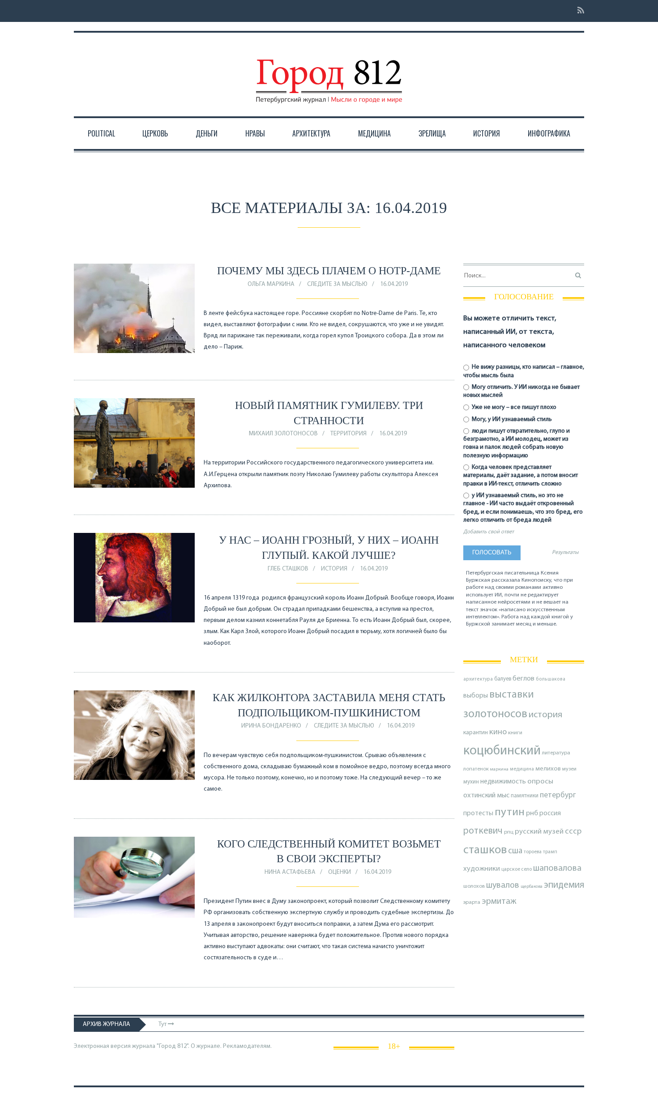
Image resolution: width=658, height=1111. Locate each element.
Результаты (565, 552)
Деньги (207, 133)
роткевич (483, 831)
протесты (478, 813)
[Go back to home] (329, 73)
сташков (485, 850)
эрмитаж (499, 901)
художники (481, 869)
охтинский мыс (486, 795)
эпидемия (564, 885)
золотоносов (495, 714)
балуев (502, 679)
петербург (558, 795)
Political (101, 133)
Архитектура (311, 133)
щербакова (532, 886)
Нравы (255, 133)
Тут (163, 1024)
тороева (533, 852)
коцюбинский (502, 751)
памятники (524, 796)
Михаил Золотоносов (283, 433)
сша (515, 851)
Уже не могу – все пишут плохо (513, 407)
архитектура (478, 679)
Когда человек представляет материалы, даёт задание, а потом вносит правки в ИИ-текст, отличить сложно (520, 475)
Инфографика (549, 133)
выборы (475, 695)
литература (556, 753)
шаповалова (557, 868)
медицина (522, 769)
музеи (569, 769)
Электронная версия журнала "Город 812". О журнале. (148, 1046)
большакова (550, 679)
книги (515, 733)
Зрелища (432, 133)
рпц (508, 832)
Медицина (374, 133)
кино (498, 732)
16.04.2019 (394, 284)
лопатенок (476, 769)
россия (550, 813)
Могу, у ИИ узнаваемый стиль (511, 419)
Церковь (155, 133)
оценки (339, 872)
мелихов (548, 769)
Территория (348, 433)
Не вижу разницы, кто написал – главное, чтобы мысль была (523, 371)
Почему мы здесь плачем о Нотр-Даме (329, 271)
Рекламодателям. (247, 1046)
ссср (573, 831)
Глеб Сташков (288, 569)
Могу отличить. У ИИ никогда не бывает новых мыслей (521, 391)
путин (510, 812)
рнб (532, 813)
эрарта (471, 902)
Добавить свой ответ (488, 532)
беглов (523, 678)
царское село (516, 869)
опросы (540, 781)
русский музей (539, 831)
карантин (475, 733)
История (486, 133)
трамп (550, 852)
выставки (511, 695)
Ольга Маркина (271, 284)
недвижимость (503, 781)
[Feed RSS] (578, 11)
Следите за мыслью (337, 284)
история (545, 714)
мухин (471, 782)
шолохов (474, 886)
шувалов (502, 885)
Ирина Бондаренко (271, 726)
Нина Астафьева (290, 872)
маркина (499, 769)
